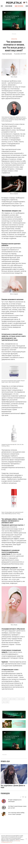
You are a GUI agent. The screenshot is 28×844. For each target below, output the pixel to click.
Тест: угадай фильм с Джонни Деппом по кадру (13, 786)
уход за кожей (21, 698)
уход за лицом (5, 702)
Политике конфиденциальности (10, 841)
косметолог (5, 698)
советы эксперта (12, 698)
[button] (25, 797)
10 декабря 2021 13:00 (20, 54)
